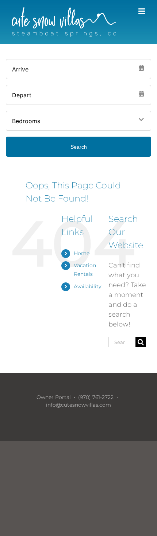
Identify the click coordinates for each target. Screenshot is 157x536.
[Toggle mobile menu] (142, 11)
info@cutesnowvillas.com (78, 405)
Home (81, 253)
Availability (87, 286)
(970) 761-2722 (96, 397)
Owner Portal (54, 397)
